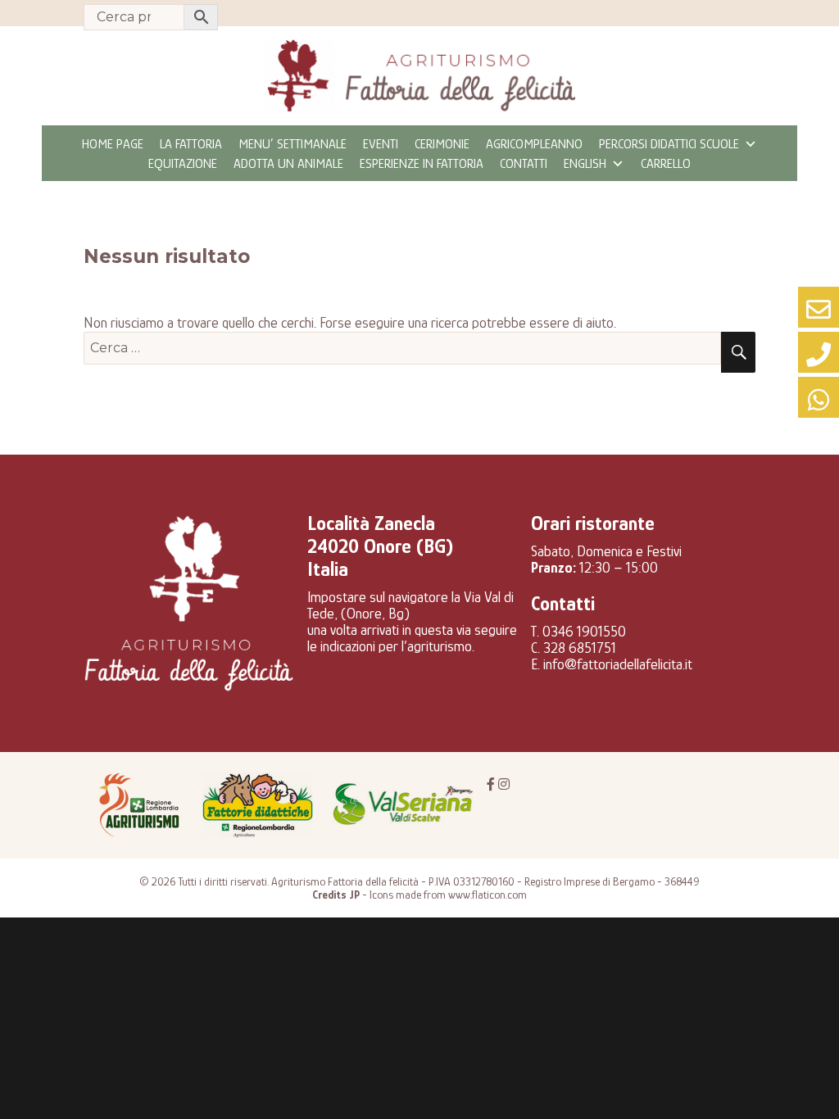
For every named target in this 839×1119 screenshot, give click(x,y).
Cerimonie (442, 144)
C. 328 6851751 (573, 648)
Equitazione (182, 163)
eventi (380, 144)
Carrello (666, 163)
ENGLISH (585, 163)
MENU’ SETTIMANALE (292, 144)
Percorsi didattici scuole (669, 144)
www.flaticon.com (487, 894)
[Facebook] (491, 784)
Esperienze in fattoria (421, 163)
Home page (112, 144)
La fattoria (191, 144)
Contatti (523, 163)
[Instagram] (504, 784)
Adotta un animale (288, 163)
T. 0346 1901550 (578, 631)
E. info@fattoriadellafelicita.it (611, 664)
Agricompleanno (534, 144)
